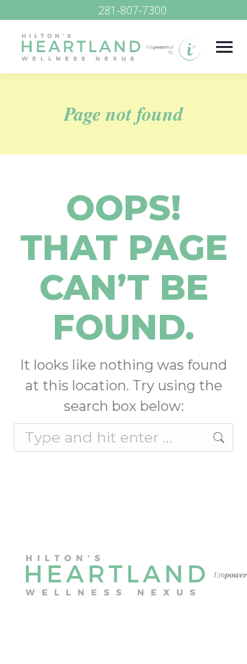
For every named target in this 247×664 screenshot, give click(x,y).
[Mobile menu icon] (224, 47)
